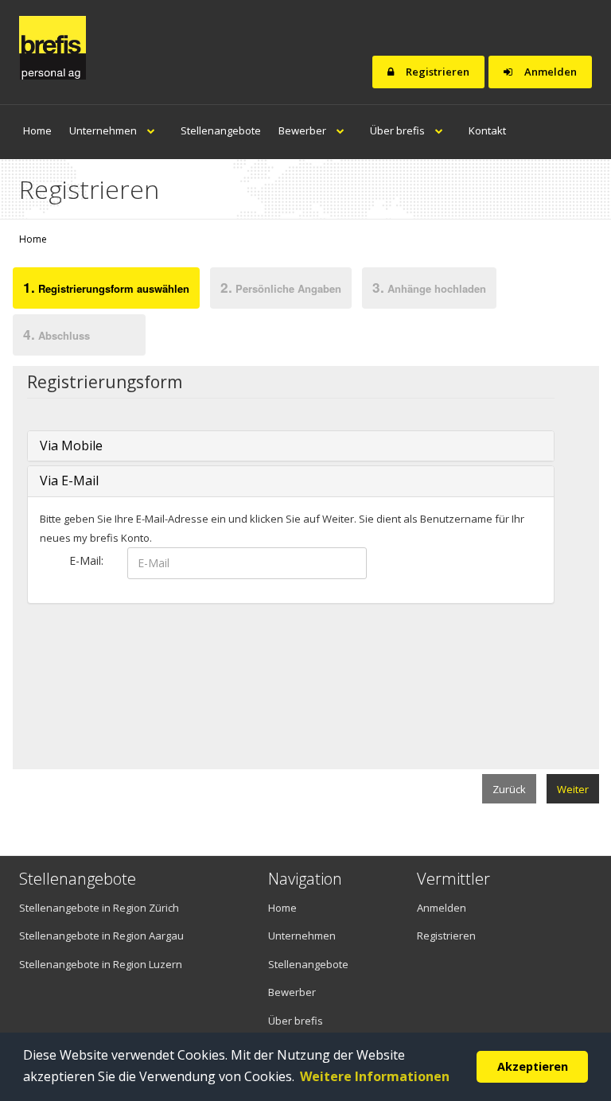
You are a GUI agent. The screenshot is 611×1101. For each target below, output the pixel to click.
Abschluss (56, 334)
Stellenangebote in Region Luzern (100, 964)
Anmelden (549, 71)
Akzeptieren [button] (532, 1066)
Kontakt (487, 130)
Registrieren (436, 71)
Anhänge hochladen (429, 287)
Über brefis (398, 130)
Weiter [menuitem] (573, 789)
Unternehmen (104, 130)
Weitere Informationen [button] (374, 1076)
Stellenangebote (221, 130)
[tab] (105, 290)
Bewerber (303, 130)
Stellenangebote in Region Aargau (101, 935)
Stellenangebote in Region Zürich (99, 908)
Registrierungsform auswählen (106, 287)
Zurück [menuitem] (509, 789)
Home (37, 130)
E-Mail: (86, 560)
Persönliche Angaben (280, 287)
